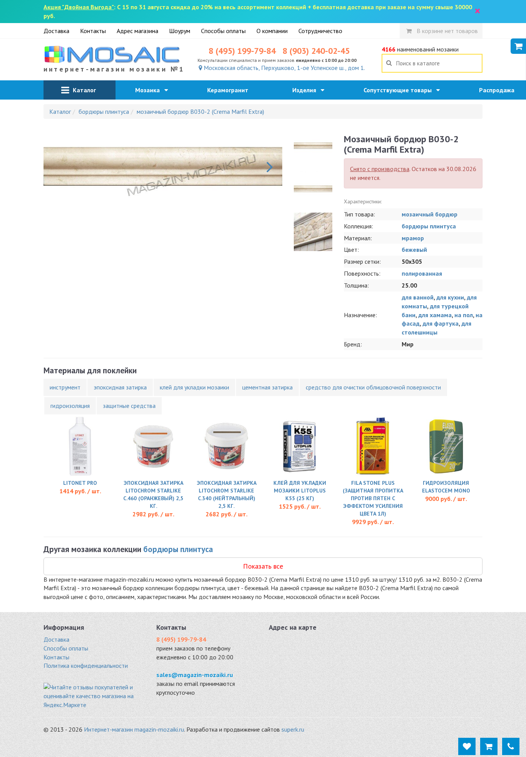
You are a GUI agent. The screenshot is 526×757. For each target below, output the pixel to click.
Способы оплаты (223, 31)
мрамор (413, 238)
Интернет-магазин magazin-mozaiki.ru (134, 729)
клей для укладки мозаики (194, 387)
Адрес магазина (137, 31)
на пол (463, 315)
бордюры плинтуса (429, 226)
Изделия (306, 90)
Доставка (56, 31)
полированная (422, 273)
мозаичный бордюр (429, 214)
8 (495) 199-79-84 (242, 50)
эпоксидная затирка (120, 387)
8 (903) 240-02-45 (316, 50)
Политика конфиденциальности (86, 665)
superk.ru (292, 729)
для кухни (450, 297)
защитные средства (129, 405)
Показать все (263, 566)
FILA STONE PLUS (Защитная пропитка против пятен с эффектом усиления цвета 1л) (373, 498)
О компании (272, 31)
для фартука (440, 323)
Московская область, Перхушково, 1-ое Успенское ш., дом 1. (283, 68)
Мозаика (149, 90)
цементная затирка (267, 387)
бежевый (414, 249)
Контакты (93, 31)
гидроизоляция (70, 405)
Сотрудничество (320, 31)
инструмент (65, 387)
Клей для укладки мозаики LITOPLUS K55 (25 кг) (299, 490)
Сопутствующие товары (400, 90)
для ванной (418, 297)
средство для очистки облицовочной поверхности (373, 387)
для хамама (435, 315)
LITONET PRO (80, 482)
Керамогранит (230, 90)
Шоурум (179, 31)
